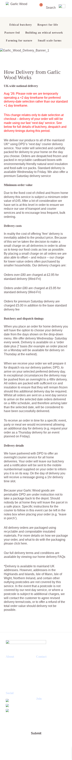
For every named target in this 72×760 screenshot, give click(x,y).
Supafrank (53, 752)
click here (20, 543)
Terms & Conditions (17, 663)
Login (9, 684)
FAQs (61, 556)
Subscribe (12, 689)
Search (51, 7)
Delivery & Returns (17, 679)
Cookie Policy (14, 669)
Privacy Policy (14, 674)
